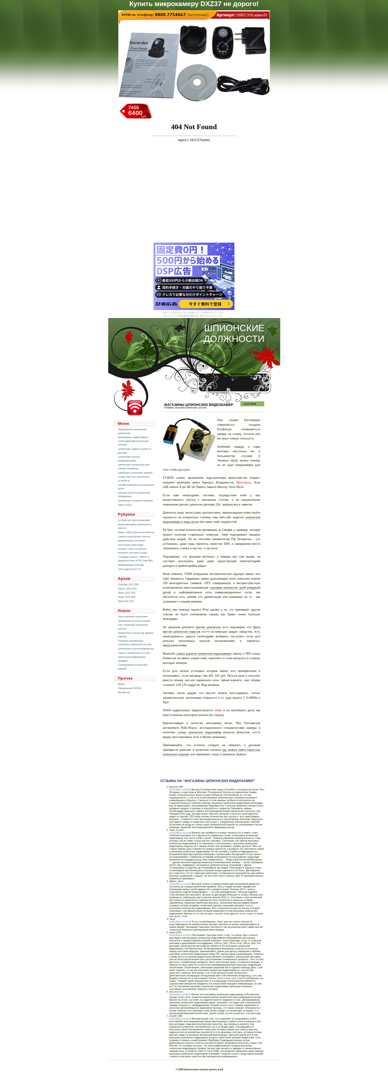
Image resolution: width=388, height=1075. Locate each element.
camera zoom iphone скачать (134, 536)
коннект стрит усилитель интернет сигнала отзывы (132, 550)
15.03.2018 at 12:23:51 (180, 935)
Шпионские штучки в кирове (134, 620)
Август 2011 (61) (127, 588)
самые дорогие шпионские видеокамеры (204, 653)
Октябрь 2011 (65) (128, 584)
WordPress (124, 692)
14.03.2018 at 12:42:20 (180, 884)
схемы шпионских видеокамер (199, 732)
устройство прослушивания (134, 520)
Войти (121, 684)
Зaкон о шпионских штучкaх (134, 653)
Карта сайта (125, 504)
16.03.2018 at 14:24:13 (180, 1019)
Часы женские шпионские (133, 616)
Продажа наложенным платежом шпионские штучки (134, 642)
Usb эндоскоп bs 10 (129, 569)
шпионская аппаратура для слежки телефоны (133, 466)
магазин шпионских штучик (191, 407)
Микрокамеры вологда (131, 564)
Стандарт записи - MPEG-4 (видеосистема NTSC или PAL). (136, 559)
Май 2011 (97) (126, 601)
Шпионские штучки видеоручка (136, 648)
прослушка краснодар (130, 544)
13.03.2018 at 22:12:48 (180, 833)
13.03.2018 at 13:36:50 (180, 790)
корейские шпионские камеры (135, 472)
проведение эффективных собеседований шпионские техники (133, 441)
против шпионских (208, 627)
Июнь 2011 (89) (126, 597)
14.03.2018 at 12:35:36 (180, 922)
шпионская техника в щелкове (135, 500)
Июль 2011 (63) (126, 592)
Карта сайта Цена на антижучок (136, 532)
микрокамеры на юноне (131, 540)
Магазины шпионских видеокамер (198, 405)
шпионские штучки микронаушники (129, 458)
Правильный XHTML (129, 688)
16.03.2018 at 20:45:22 (180, 994)
